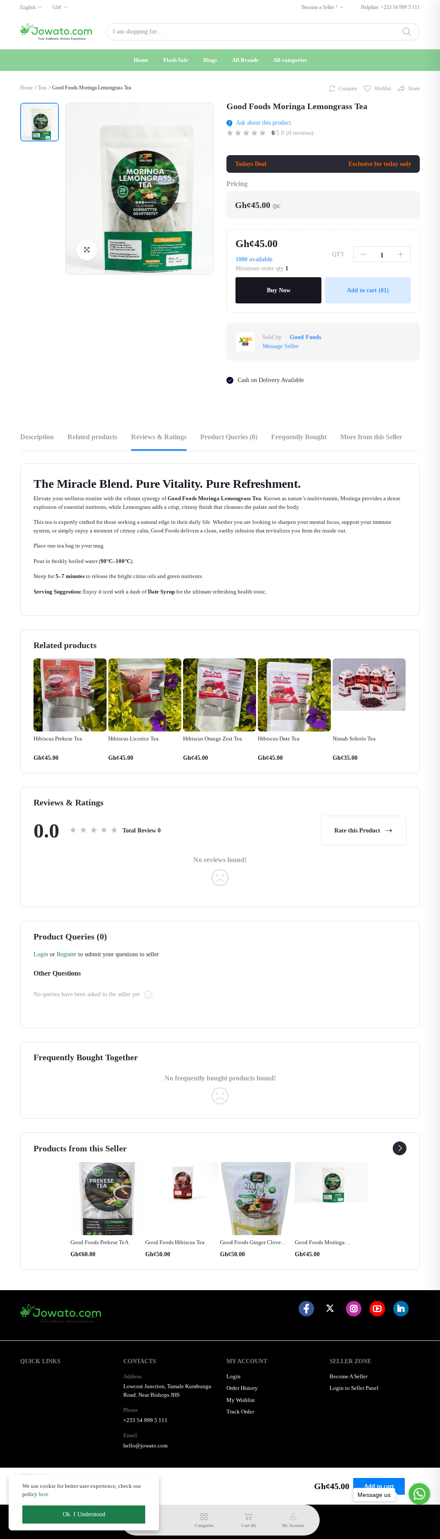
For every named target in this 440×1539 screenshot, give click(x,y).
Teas (42, 88)
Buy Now (278, 290)
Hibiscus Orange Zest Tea (212, 738)
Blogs (210, 60)
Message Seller (281, 346)
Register (66, 954)
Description (37, 437)
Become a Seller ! (319, 7)
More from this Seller (371, 437)
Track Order (240, 1411)
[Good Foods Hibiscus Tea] (181, 1182)
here (44, 1494)
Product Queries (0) (228, 437)
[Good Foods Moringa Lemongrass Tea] (331, 1182)
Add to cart (368, 290)
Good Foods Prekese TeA (99, 1242)
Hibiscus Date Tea (278, 738)
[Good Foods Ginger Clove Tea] (256, 1198)
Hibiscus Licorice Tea (133, 738)
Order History (242, 1388)
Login (41, 954)
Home (141, 60)
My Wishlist (240, 1400)
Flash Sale (175, 60)
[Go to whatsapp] (419, 1494)
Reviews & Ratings (158, 437)
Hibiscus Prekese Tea (58, 738)
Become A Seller (348, 1376)
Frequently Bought (299, 437)
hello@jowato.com (145, 1445)
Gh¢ (56, 7)
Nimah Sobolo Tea (354, 738)
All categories (290, 60)
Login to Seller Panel (354, 1388)
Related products (92, 437)
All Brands (245, 60)
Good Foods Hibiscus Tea (175, 1242)
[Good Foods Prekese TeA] (107, 1198)
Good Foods (305, 337)
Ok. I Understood (84, 1514)
